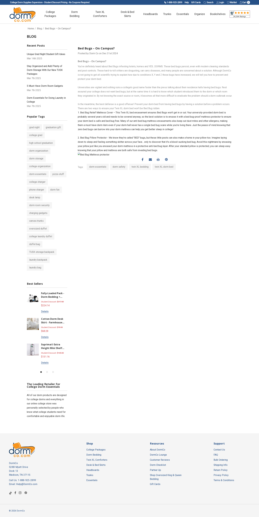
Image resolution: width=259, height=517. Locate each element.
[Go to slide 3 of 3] (53, 372)
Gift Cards (196, 2)
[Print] (158, 159)
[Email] (150, 159)
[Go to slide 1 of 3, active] (41, 372)
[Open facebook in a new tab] (15, 493)
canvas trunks (36, 220)
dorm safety (119, 166)
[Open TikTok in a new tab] (10, 493)
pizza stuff (58, 174)
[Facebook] (142, 159)
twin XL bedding (140, 166)
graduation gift (53, 127)
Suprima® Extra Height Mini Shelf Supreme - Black (51, 346)
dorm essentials (37, 174)
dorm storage (36, 158)
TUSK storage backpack (41, 252)
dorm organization (38, 150)
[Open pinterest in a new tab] (26, 493)
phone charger (36, 189)
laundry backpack (38, 259)
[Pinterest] (166, 159)
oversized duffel (38, 228)
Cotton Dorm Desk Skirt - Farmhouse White (52, 321)
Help (187, 2)
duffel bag (34, 244)
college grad (35, 135)
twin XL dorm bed (164, 166)
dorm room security (39, 205)
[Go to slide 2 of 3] (47, 372)
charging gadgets (38, 213)
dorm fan (55, 189)
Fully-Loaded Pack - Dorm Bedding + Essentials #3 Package (52, 295)
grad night (34, 127)
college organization (40, 166)
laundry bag (35, 267)
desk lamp (34, 197)
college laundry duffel (40, 236)
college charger (37, 181)
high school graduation (41, 143)
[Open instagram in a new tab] (20, 493)
